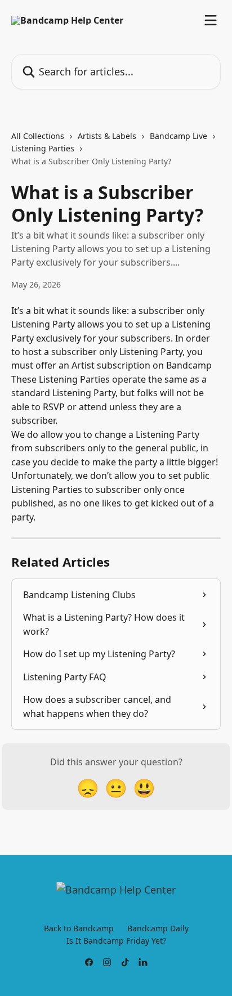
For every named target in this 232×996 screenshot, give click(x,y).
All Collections (37, 136)
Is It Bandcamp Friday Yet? (116, 940)
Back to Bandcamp (79, 928)
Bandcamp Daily (158, 928)
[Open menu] (210, 20)
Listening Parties (42, 148)
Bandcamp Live (178, 136)
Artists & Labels (107, 136)
